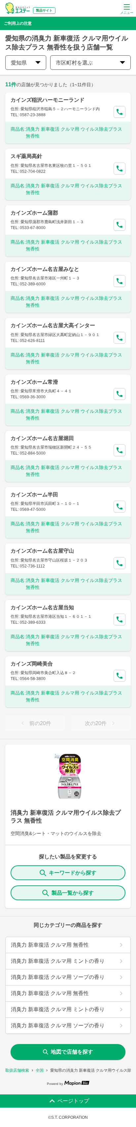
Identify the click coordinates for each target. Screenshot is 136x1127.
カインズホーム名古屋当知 (42, 607)
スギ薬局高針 (26, 156)
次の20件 (96, 723)
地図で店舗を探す (72, 1052)
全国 (40, 1070)
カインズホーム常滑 (34, 382)
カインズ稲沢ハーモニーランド (48, 100)
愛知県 (19, 63)
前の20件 (40, 723)
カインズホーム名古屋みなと (45, 269)
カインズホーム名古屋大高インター (53, 325)
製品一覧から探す (72, 893)
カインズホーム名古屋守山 (42, 551)
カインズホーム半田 (34, 494)
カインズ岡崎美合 (32, 664)
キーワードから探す (72, 873)
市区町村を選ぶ (74, 63)
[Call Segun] (119, 112)
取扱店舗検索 (17, 1070)
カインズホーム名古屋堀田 (42, 438)
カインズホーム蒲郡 (34, 213)
